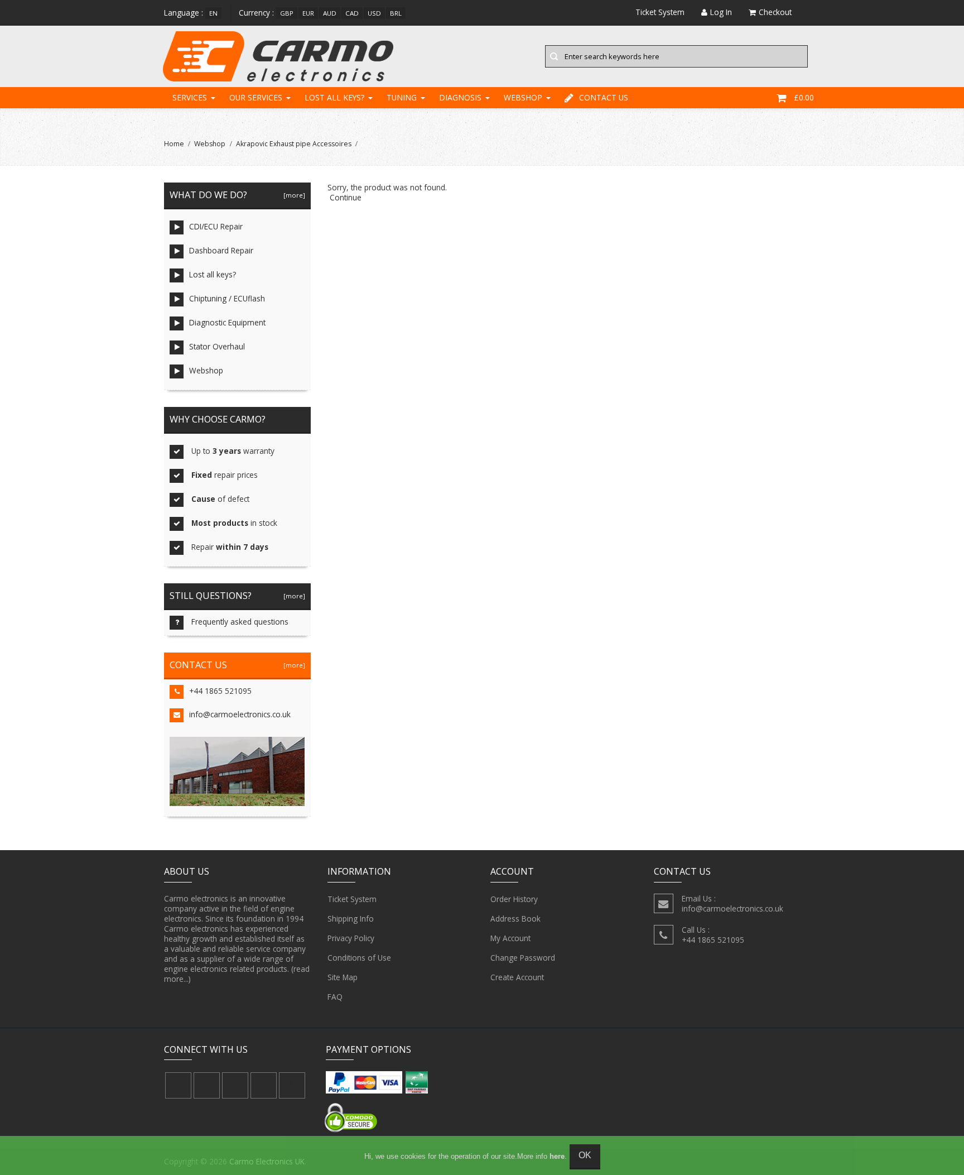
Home (174, 143)
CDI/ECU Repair (216, 226)
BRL (396, 13)
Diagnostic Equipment (227, 322)
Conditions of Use (359, 957)
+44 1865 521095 (220, 690)
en (213, 13)
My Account (510, 938)
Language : (183, 12)
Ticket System (352, 899)
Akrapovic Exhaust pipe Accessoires (293, 143)
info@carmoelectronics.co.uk (240, 714)
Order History (514, 899)
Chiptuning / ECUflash (227, 298)
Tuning (402, 97)
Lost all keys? (334, 97)
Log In (721, 12)
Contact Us (603, 97)
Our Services (255, 97)
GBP (286, 13)
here (557, 1156)
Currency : (256, 12)
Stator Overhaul (217, 346)
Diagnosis (460, 97)
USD (374, 13)
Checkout (775, 12)
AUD (329, 13)
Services (189, 97)
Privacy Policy (350, 938)
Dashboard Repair (221, 250)
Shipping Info (350, 918)
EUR (308, 13)
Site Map (342, 977)
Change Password (522, 957)
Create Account (517, 977)
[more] (292, 195)
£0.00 (804, 97)
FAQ (335, 996)
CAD (352, 13)
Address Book (515, 918)
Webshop (523, 97)
